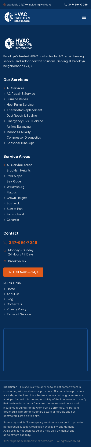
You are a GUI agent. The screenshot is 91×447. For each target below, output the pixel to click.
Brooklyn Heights (19, 170)
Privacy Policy (16, 309)
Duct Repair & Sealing (22, 115)
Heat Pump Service (20, 104)
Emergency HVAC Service (25, 121)
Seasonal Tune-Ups (20, 143)
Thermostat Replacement (24, 110)
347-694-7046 (78, 4)
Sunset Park (15, 209)
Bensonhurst (15, 214)
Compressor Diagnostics (24, 137)
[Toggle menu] (84, 17)
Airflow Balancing (19, 126)
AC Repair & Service (21, 93)
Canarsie (13, 219)
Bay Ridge (14, 181)
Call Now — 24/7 (25, 272)
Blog (10, 299)
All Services (16, 88)
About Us (13, 294)
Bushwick (13, 203)
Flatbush (12, 192)
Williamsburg (15, 187)
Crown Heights (17, 198)
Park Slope (14, 176)
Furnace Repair (17, 99)
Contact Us (14, 304)
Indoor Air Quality (19, 132)
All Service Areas (19, 165)
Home (11, 289)
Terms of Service (19, 314)
